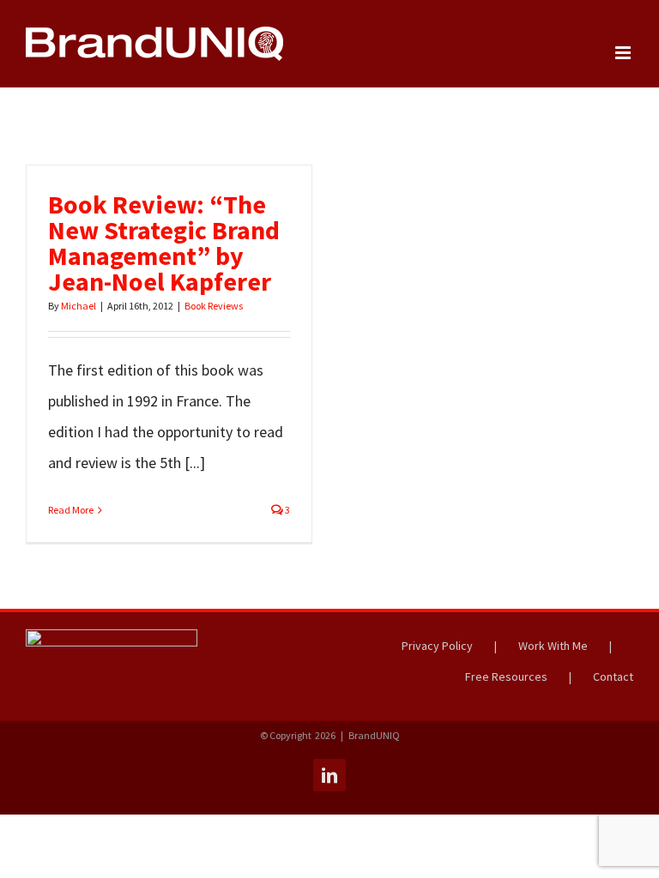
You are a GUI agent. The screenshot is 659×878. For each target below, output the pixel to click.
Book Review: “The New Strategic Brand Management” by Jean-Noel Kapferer (164, 243)
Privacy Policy (437, 645)
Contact (613, 676)
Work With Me (553, 645)
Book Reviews (213, 305)
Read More (71, 509)
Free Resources (506, 676)
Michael (78, 305)
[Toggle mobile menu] (624, 53)
